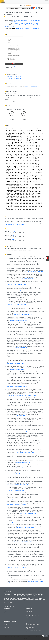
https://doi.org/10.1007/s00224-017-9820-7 (18, 320)
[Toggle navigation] (46, 1)
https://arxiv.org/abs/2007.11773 (31, 86)
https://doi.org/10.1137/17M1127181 (27, 458)
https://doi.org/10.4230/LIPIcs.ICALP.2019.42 (17, 386)
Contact (25, 638)
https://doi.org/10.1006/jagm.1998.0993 (15, 467)
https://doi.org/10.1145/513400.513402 (27, 513)
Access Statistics (11, 107)
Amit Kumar (31, 16)
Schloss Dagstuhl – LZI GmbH (13, 636)
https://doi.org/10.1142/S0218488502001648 (16, 567)
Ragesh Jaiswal (24, 16)
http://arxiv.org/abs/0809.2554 (13, 473)
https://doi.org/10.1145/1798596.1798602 (34, 271)
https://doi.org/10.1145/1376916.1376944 (16, 415)
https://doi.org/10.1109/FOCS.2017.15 (24, 278)
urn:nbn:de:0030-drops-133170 (15, 78)
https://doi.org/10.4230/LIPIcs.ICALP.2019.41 (17, 407)
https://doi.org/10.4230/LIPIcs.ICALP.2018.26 (17, 347)
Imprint (42, 636)
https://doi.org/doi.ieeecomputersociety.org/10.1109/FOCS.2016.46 (21, 395)
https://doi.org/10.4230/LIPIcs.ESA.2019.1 (16, 266)
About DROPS (36, 636)
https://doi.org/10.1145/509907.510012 (15, 499)
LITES (27, 614)
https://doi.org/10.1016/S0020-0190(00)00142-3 (17, 484)
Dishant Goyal (15, 16)
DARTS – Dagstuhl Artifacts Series (32, 609)
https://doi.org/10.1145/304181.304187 (22, 290)
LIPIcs (5, 609)
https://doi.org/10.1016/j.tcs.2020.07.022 (25, 431)
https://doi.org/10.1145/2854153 (24, 479)
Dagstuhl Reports (29, 611)
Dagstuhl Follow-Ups (8, 612)
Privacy (46, 636)
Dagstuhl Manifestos (30, 612)
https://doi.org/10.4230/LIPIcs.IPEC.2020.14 (14, 224)
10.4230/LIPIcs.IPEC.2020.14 (14, 76)
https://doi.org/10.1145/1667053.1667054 (25, 527)
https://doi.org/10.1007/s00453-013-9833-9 (16, 504)
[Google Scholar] (23, 297)
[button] (41, 8)
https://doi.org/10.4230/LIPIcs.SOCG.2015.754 (24, 314)
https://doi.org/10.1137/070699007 (16, 369)
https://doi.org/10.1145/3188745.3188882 (16, 522)
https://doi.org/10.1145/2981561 (14, 336)
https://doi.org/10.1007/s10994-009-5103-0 (16, 284)
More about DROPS (8, 602)
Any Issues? (46, 636)
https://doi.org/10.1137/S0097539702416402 (16, 304)
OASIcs (5, 611)
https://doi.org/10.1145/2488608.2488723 (23, 541)
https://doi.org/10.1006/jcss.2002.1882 (15, 363)
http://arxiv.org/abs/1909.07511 (23, 462)
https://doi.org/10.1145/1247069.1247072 (26, 452)
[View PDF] (14, 49)
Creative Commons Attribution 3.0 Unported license (27, 28)
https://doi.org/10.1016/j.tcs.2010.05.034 (16, 549)
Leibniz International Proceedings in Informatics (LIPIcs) (26, 23)
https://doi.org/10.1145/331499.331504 (15, 490)
